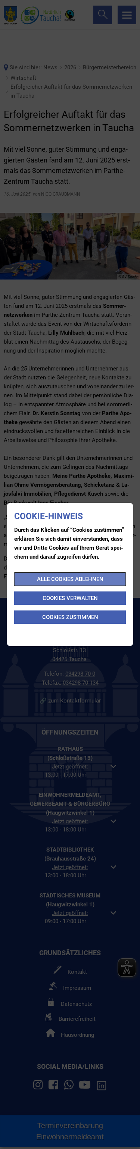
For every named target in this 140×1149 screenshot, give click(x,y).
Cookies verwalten (70, 598)
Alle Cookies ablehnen (70, 579)
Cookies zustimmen (70, 617)
